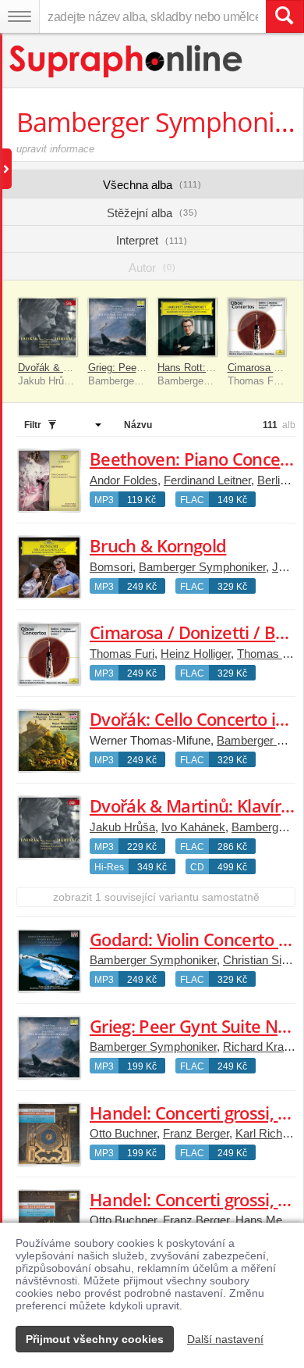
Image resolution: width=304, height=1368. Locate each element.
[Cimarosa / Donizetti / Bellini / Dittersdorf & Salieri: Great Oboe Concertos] (257, 327)
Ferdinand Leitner (207, 480)
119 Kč (141, 500)
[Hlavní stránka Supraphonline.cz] (126, 61)
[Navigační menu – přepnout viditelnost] (19, 16)
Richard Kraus (259, 1046)
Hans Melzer (267, 1220)
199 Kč (142, 1066)
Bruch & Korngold (158, 545)
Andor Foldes (123, 480)
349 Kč (152, 867)
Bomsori (111, 566)
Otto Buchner (123, 1133)
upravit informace (55, 149)
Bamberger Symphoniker (202, 566)
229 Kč (142, 846)
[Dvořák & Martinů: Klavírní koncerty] (47, 327)
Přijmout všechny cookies (95, 1339)
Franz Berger (196, 1133)
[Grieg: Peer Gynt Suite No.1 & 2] (118, 327)
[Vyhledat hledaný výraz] (284, 16)
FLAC (192, 500)
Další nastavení (225, 1339)
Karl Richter (265, 1133)
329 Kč (232, 586)
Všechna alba (152, 184)
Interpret (152, 240)
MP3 (104, 500)
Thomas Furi (122, 653)
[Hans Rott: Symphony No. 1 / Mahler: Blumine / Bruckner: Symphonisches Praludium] (187, 327)
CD (197, 867)
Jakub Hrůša (122, 827)
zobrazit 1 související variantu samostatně (156, 897)
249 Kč (142, 586)
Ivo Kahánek (193, 827)
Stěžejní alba (152, 213)
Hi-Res (109, 867)
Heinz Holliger (196, 653)
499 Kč (232, 867)
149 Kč (232, 500)
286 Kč (232, 846)
